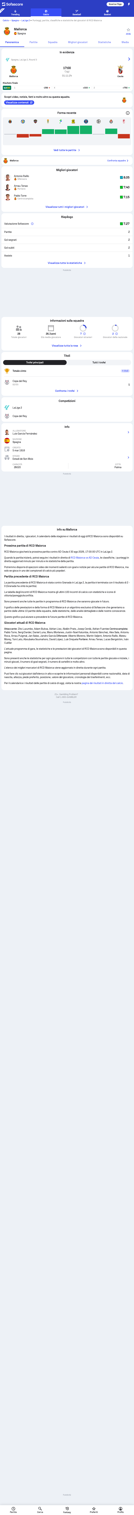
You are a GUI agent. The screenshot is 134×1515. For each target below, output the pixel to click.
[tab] (12, 42)
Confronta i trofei (65, 390)
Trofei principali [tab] (35, 362)
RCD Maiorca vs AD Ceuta (85, 557)
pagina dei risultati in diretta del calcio (102, 683)
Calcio (6, 20)
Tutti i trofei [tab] (99, 362)
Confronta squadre (116, 160)
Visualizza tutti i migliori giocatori (65, 207)
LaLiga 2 (25, 20)
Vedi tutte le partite (65, 150)
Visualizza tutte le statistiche (65, 263)
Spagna (15, 20)
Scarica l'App (115, 4)
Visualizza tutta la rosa (65, 345)
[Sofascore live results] (14, 4)
